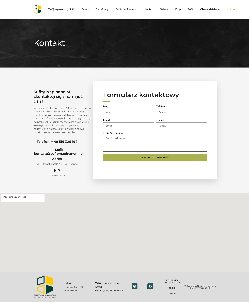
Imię (105, 106)
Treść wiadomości (113, 133)
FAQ (190, 9)
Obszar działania (210, 9)
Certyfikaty (102, 9)
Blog (178, 9)
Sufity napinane (125, 9)
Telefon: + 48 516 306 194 (57, 142)
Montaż (148, 9)
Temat (160, 120)
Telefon (160, 106)
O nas (85, 9)
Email (106, 120)
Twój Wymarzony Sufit (61, 9)
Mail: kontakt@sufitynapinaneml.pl (59, 151)
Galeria (164, 9)
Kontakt (231, 9)
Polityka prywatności (172, 281)
